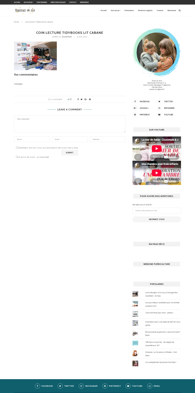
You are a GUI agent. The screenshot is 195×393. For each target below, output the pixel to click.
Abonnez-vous (157, 219)
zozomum (67, 37)
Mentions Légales (58, 2)
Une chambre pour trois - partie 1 (159, 313)
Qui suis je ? (28, 2)
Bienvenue (84, 2)
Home (16, 22)
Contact (73, 2)
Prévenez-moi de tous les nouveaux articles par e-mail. (48, 148)
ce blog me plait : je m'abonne (33, 157)
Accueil (17, 2)
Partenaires (42, 2)
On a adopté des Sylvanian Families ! (160, 362)
